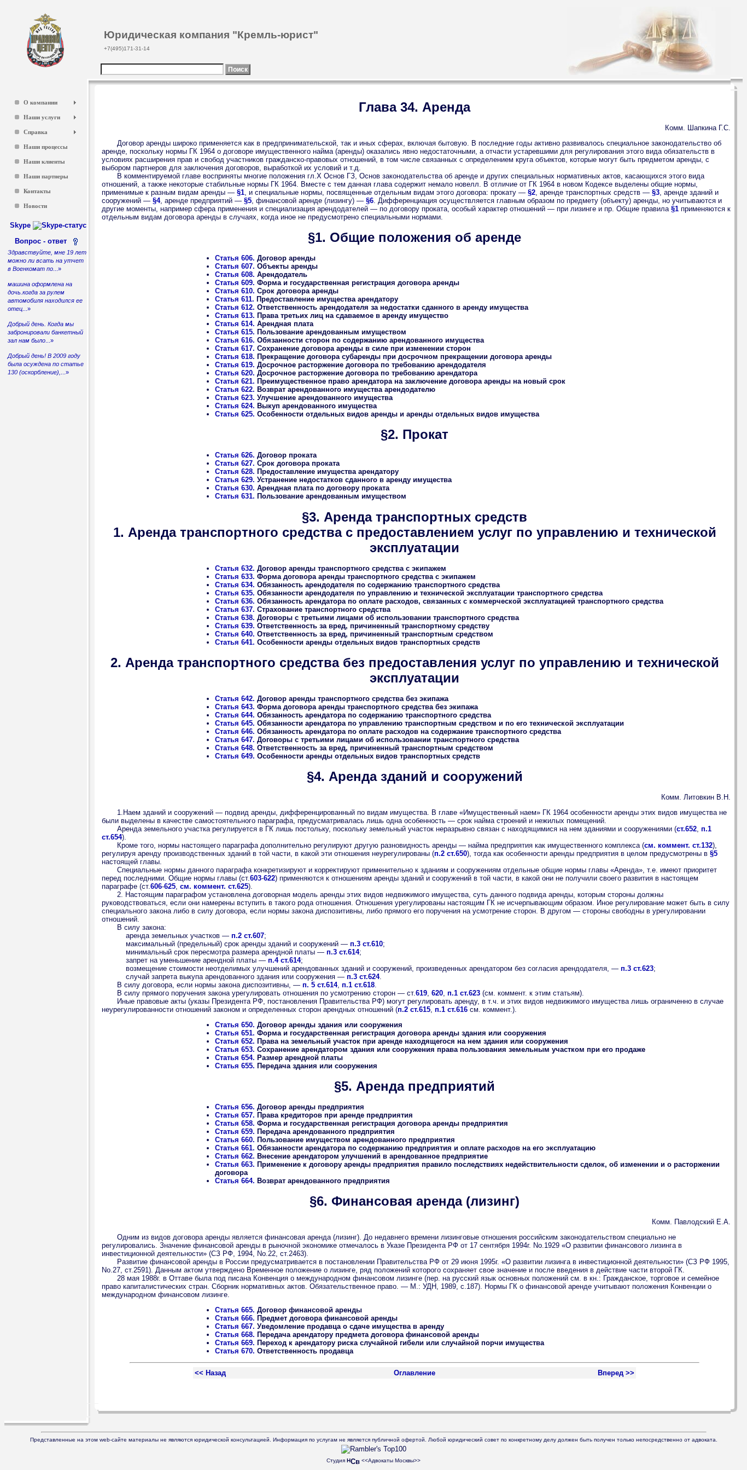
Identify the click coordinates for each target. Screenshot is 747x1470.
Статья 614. (235, 324)
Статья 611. (234, 299)
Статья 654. (235, 1058)
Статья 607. (235, 266)
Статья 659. (235, 1131)
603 (255, 878)
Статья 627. (235, 463)
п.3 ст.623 (637, 968)
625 (170, 886)
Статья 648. (235, 748)
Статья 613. (235, 315)
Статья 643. (235, 707)
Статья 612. (235, 307)
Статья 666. (235, 1318)
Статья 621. (235, 381)
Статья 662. (235, 1156)
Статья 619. (235, 365)
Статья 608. (235, 274)
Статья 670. (235, 1351)
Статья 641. (235, 642)
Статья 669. (235, 1343)
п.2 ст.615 (414, 1009)
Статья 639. (235, 626)
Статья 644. (235, 715)
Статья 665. (235, 1310)
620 (437, 993)
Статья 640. (235, 634)
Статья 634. (235, 585)
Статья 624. (235, 406)
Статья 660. (235, 1140)
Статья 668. (235, 1334)
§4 (156, 200)
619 (421, 993)
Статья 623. (235, 397)
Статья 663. (235, 1164)
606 (156, 886)
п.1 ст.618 (358, 985)
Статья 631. (235, 496)
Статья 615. (235, 332)
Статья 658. (235, 1123)
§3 (656, 192)
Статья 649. (235, 756)
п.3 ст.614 (342, 952)
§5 (248, 200)
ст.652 (686, 829)
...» (47, 260)
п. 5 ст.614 (319, 985)
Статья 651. (235, 1033)
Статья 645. (235, 723)
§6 (370, 200)
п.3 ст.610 (366, 944)
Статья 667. (235, 1326)
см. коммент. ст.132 (678, 845)
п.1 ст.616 (451, 1009)
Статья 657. (235, 1115)
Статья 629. (235, 480)
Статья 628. (235, 471)
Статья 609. (235, 283)
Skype (21, 225)
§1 (240, 192)
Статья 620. (235, 373)
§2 (531, 192)
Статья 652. (235, 1041)
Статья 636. (235, 601)
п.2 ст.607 (247, 935)
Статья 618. (235, 356)
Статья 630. (235, 488)
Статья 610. (235, 291)
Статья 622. (235, 389)
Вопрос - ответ (43, 241)
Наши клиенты (44, 162)
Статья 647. (235, 740)
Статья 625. (235, 414)
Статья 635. (235, 593)
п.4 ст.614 (284, 960)
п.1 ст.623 (463, 993)
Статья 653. (235, 1049)
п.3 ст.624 (363, 977)
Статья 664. (235, 1181)
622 (269, 878)
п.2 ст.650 (450, 853)
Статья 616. (235, 340)
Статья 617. (235, 348)
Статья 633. (235, 576)
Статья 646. (235, 731)
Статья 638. (235, 618)
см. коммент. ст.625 (214, 886)
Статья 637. (235, 609)
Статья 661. (235, 1148)
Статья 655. (235, 1066)
